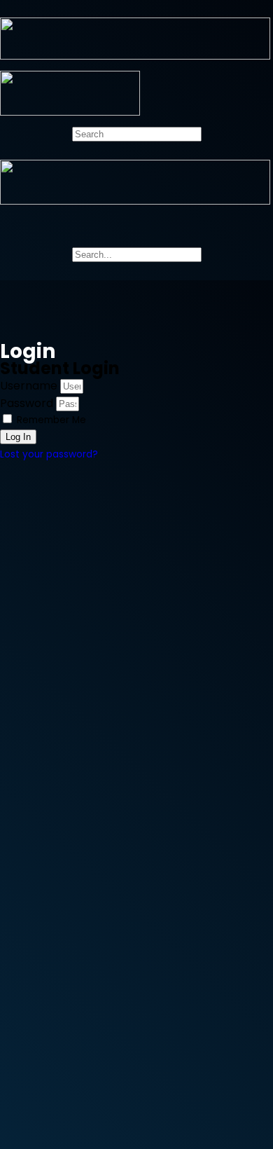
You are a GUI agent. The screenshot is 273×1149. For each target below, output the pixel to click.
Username (28, 386)
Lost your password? (49, 454)
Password (26, 403)
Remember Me (50, 420)
